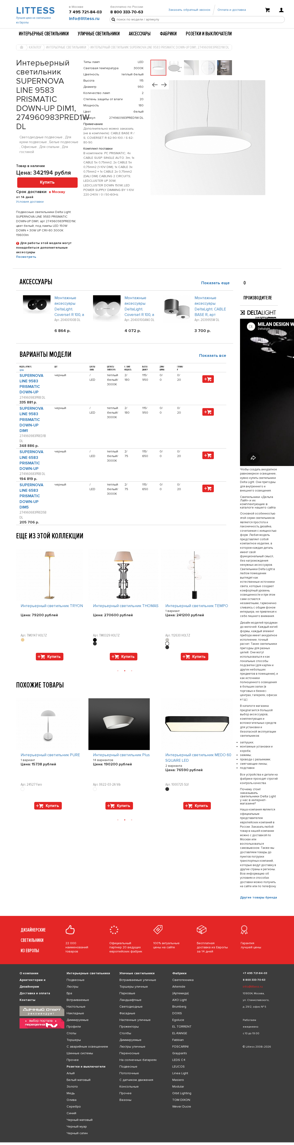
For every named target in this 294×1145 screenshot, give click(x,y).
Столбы (125, 1033)
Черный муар (77, 1126)
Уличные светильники (99, 34)
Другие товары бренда (258, 897)
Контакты (27, 1000)
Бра (69, 993)
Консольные (129, 1086)
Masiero (178, 1080)
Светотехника (183, 980)
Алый (71, 1073)
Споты (71, 1033)
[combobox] (58, 191)
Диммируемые (78, 1020)
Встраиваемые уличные (137, 980)
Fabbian (178, 1040)
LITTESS (35, 11)
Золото (72, 1086)
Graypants (179, 1053)
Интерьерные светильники (44, 34)
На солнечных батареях (138, 1060)
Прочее (73, 1060)
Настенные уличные (135, 1020)
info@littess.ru (84, 18)
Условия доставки (30, 202)
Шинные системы (80, 1053)
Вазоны (125, 1100)
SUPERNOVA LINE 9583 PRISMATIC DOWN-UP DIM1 (31, 419)
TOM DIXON (181, 1100)
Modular (178, 1086)
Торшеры (74, 1040)
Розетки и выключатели (209, 34)
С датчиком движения (136, 1080)
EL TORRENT (182, 1027)
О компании (29, 973)
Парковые (127, 993)
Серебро (74, 1106)
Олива (71, 1100)
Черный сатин (77, 1133)
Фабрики (168, 34)
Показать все (212, 355)
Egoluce (178, 1020)
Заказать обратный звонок (189, 10)
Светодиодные (131, 1007)
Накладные (75, 1013)
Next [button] (18, 662)
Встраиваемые (78, 1000)
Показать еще (215, 282)
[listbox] (147, 1142)
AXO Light (179, 1000)
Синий (71, 1113)
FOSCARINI (180, 1046)
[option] (52, 606)
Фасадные (127, 1013)
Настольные (76, 1007)
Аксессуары (140, 34)
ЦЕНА (22, 370)
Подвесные (76, 980)
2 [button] (124, 670)
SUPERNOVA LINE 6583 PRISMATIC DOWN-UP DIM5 (31, 496)
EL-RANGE (179, 1033)
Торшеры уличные (133, 987)
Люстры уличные (132, 1046)
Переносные (129, 1053)
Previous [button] (18, 544)
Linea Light (180, 1073)
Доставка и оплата (35, 993)
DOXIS (177, 1013)
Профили (74, 1027)
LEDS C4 (178, 1060)
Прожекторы (129, 1027)
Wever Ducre (181, 1106)
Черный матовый (80, 1120)
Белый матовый (78, 1080)
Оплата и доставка (232, 10)
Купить (47, 182)
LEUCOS (178, 1066)
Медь (71, 1093)
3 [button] (131, 670)
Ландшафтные (130, 1000)
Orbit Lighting (181, 1093)
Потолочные (129, 1073)
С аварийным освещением (87, 1046)
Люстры (72, 987)
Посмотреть (26, 257)
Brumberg (179, 1007)
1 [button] (118, 670)
